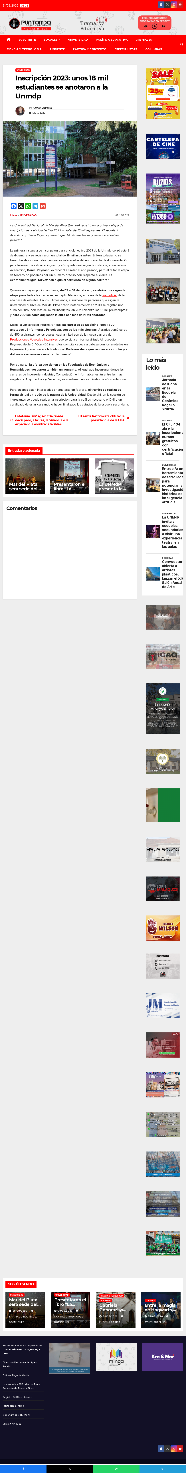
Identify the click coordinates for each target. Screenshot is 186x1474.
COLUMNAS (153, 49)
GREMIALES (144, 39)
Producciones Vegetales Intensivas (34, 339)
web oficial (109, 295)
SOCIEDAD (105, 1300)
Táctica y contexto (89, 49)
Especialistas (125, 49)
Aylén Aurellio (43, 108)
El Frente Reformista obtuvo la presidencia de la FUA (101, 418)
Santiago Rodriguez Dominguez (23, 1319)
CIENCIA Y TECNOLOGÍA (24, 49)
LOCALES (51, 39)
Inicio (13, 215)
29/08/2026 (156, 1316)
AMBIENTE (57, 49)
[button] (181, 44)
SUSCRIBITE (27, 39)
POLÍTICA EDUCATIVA (112, 39)
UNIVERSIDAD (78, 39)
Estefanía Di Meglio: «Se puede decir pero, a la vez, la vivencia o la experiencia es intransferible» (41, 420)
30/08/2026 (20, 1310)
